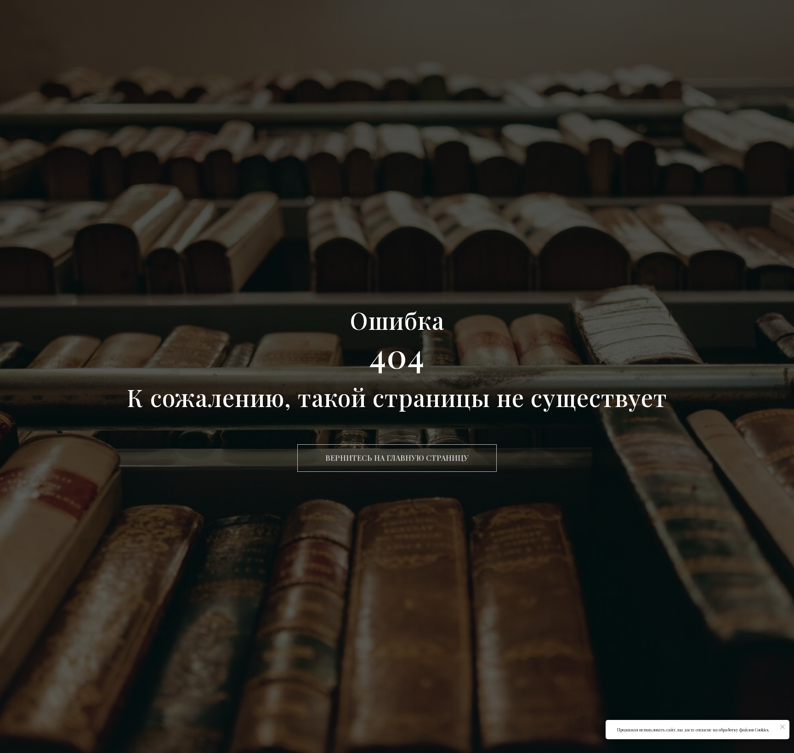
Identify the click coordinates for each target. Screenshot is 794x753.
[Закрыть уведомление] (782, 726)
